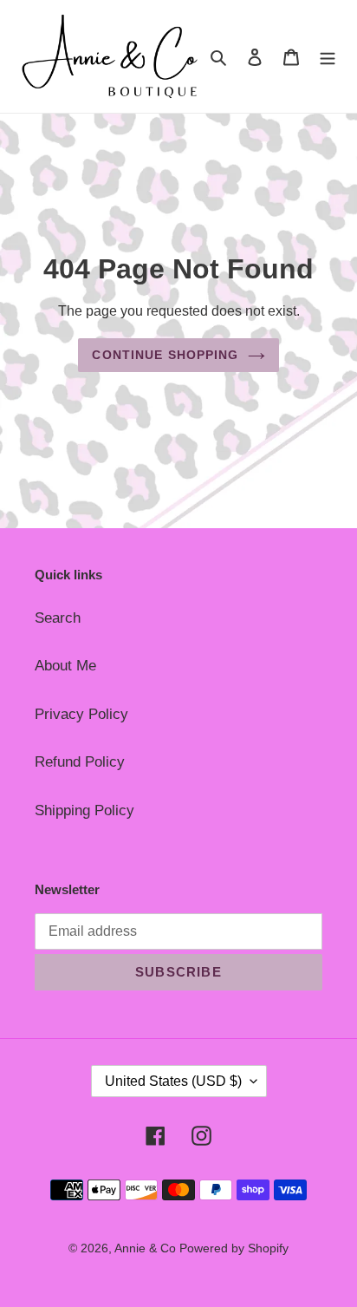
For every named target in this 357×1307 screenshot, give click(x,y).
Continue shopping (165, 355)
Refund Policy (80, 762)
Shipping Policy (84, 810)
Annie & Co (146, 1248)
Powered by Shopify (234, 1248)
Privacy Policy (81, 714)
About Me (65, 665)
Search (58, 618)
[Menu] (327, 56)
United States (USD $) (173, 1081)
